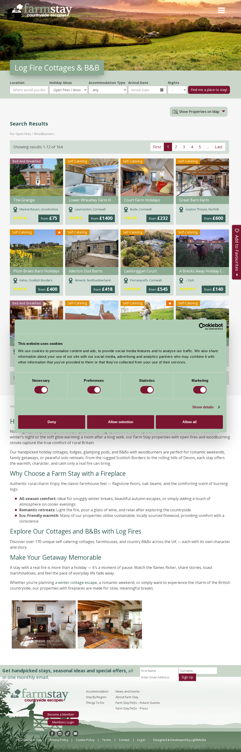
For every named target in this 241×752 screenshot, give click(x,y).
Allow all (189, 422)
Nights (173, 82)
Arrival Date (138, 82)
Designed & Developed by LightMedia (179, 740)
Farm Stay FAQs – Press (132, 708)
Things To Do (95, 703)
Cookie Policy (85, 740)
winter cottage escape (77, 582)
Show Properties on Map (198, 111)
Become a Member (61, 714)
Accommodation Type (107, 82)
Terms (106, 740)
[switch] (94, 390)
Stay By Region (96, 697)
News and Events (128, 691)
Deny (52, 422)
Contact (124, 740)
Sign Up (187, 677)
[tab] (199, 112)
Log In (141, 740)
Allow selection (120, 422)
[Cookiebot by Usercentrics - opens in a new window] (202, 326)
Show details (203, 407)
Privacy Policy (59, 740)
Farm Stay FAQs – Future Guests (138, 703)
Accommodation (97, 691)
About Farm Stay (127, 697)
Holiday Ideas (60, 82)
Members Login (63, 722)
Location (17, 82)
